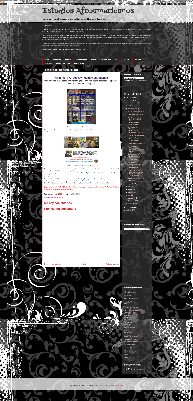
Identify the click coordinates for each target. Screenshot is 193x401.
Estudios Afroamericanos (88, 11)
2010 (129, 210)
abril (130, 195)
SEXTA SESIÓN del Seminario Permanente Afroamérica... (136, 137)
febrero (131, 201)
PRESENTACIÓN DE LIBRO (136, 179)
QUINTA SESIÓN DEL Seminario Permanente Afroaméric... (135, 156)
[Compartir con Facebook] (77, 194)
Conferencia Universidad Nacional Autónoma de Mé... (136, 148)
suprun (101, 385)
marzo (131, 198)
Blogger (120, 385)
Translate (142, 80)
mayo (130, 192)
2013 (129, 97)
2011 (128, 207)
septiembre (133, 108)
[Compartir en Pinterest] (79, 194)
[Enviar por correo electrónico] (71, 194)
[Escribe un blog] (73, 194)
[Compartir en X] (75, 194)
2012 (129, 100)
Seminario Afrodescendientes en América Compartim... (136, 164)
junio (130, 189)
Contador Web (139, 369)
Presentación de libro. (136, 143)
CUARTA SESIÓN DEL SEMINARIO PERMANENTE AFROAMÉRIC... (136, 173)
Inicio (83, 264)
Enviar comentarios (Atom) (86, 270)
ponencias (60, 197)
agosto (131, 184)
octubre (131, 106)
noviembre (132, 103)
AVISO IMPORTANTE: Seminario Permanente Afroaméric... (134, 120)
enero (130, 204)
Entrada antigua (112, 264)
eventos (53, 197)
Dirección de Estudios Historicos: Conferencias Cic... (136, 129)
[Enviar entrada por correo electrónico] (66, 194)
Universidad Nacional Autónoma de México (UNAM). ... (136, 112)
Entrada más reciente (52, 264)
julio (130, 186)
